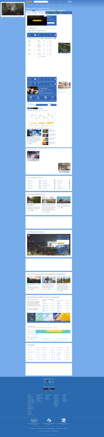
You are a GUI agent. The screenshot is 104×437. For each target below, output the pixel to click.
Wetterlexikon (56, 405)
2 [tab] (49, 324)
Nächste (69, 317)
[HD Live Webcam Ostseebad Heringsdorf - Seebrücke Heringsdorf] (48, 244)
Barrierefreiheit (47, 430)
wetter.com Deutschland (31, 400)
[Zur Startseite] (29, 1)
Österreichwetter (56, 400)
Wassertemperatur (39, 401)
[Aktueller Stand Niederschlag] (64, 48)
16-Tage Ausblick (68, 12)
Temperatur (38, 399)
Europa (28, 6)
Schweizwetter (56, 399)
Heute (27, 10)
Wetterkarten (39, 395)
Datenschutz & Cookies (41, 428)
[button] (42, 35)
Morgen (30, 10)
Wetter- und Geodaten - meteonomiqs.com (31, 408)
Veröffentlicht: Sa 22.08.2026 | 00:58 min (31, 142)
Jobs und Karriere (33, 428)
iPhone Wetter (47, 396)
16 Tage (45, 10)
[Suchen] (46, 2)
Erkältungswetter (65, 400)
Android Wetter (47, 399)
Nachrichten (55, 396)
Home (26, 6)
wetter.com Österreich (31, 402)
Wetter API (29, 406)
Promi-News (55, 406)
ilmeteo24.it (29, 412)
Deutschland (31, 6)
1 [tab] (48, 324)
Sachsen (34, 6)
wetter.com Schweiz (30, 401)
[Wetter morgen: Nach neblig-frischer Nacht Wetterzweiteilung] (34, 132)
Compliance (41, 430)
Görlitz (36, 6)
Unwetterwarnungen (31, 399)
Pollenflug (53, 10)
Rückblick (63, 10)
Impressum (66, 428)
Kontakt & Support (59, 428)
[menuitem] (28, 5)
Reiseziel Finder (65, 399)
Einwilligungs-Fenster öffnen (50, 428)
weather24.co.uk (30, 414)
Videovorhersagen (30, 396)
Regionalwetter (56, 401)
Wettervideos (56, 395)
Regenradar (49, 10)
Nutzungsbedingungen (54, 430)
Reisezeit (59, 10)
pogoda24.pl (29, 413)
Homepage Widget (30, 405)
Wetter (29, 395)
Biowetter (64, 396)
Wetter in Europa (56, 402)
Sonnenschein (39, 400)
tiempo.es (29, 409)
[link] (28, 5)
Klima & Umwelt (65, 401)
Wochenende (37, 10)
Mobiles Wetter (48, 395)
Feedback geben (54, 20)
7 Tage (42, 10)
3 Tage (34, 10)
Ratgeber (64, 395)
